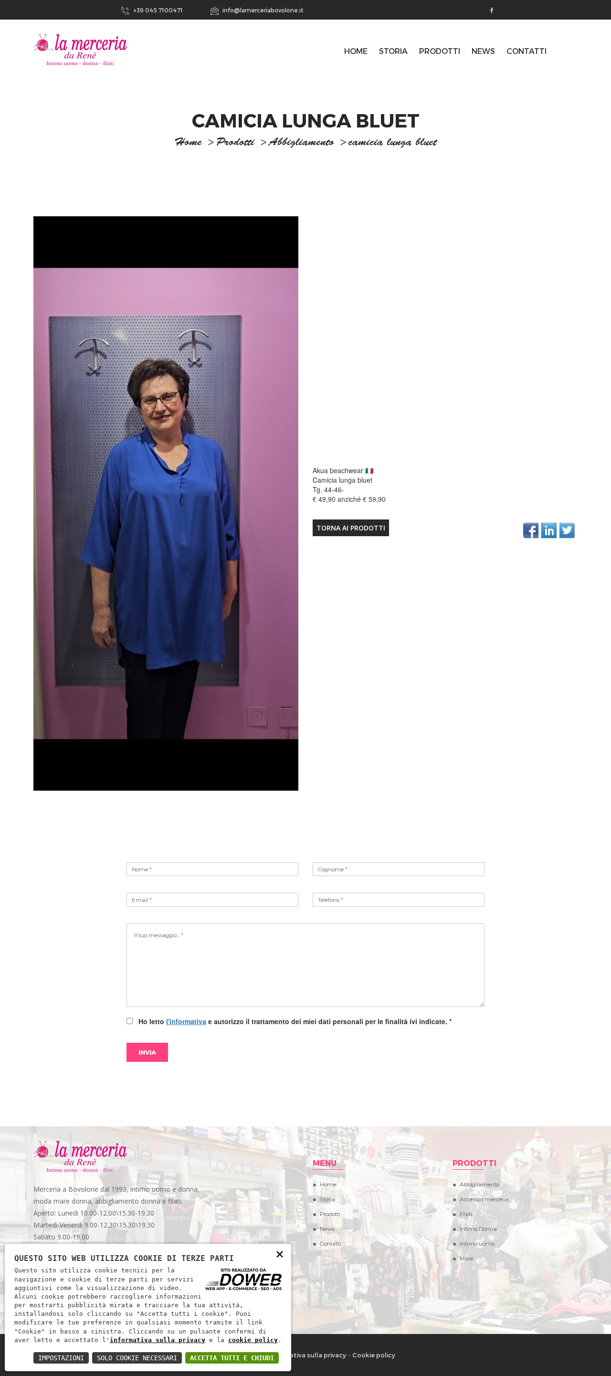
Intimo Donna (478, 1228)
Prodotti (439, 50)
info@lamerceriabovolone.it (262, 10)
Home (328, 1184)
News (483, 50)
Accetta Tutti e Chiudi (232, 1358)
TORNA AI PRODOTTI (350, 527)
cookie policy (253, 1340)
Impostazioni (61, 1358)
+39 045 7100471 (157, 10)
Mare (466, 1258)
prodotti (235, 143)
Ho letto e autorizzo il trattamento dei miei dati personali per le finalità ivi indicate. (293, 1021)
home (188, 143)
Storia (393, 50)
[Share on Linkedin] (549, 530)
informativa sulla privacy (157, 1340)
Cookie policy (373, 1355)
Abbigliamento (301, 143)
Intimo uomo (477, 1243)
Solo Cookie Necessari (137, 1358)
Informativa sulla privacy (307, 1355)
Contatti (526, 50)
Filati (466, 1213)
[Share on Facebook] (530, 530)
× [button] (279, 1253)
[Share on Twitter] (567, 530)
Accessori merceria (484, 1199)
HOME (356, 50)
